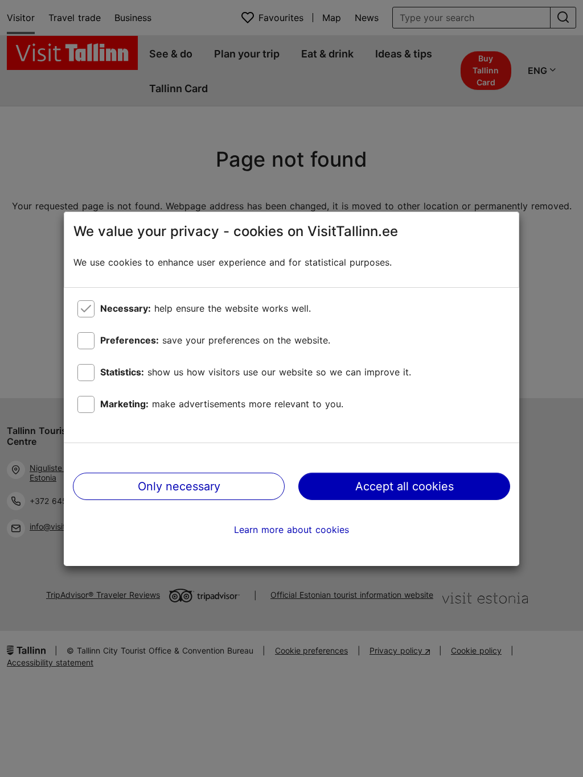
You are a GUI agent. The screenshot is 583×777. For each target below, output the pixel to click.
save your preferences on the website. (215, 340)
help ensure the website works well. (205, 308)
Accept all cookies (404, 486)
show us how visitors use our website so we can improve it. (255, 372)
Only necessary (179, 486)
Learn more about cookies (291, 529)
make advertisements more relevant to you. (221, 404)
